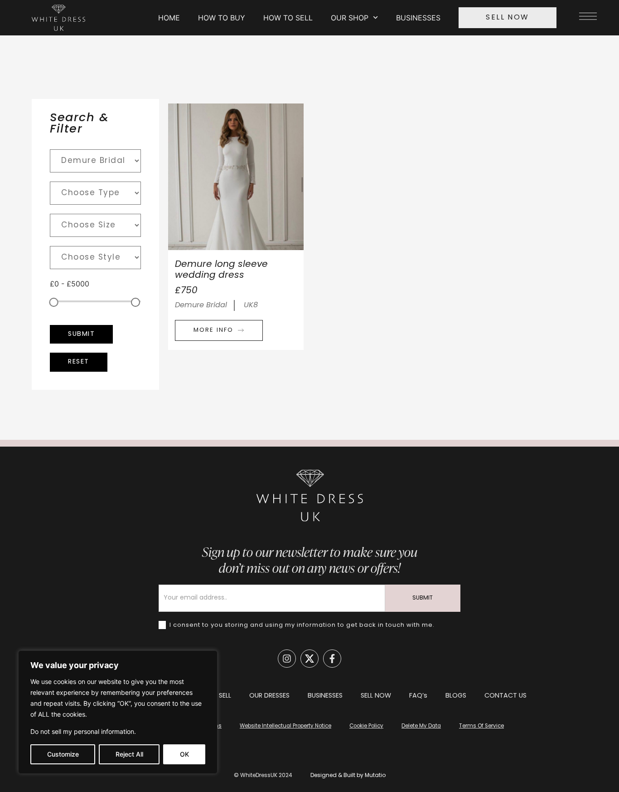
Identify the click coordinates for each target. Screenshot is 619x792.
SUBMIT (422, 598)
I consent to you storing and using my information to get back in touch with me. (301, 625)
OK (184, 754)
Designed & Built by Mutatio (348, 775)
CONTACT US (505, 696)
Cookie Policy (366, 726)
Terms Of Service (481, 726)
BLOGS (455, 696)
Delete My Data (421, 726)
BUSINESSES (418, 17)
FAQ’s (418, 696)
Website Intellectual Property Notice (285, 726)
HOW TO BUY (221, 17)
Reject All (129, 754)
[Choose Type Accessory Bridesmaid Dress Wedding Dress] (95, 193)
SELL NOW (376, 696)
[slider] (53, 302)
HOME (169, 17)
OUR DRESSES (269, 696)
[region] (118, 712)
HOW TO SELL (288, 17)
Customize (63, 754)
